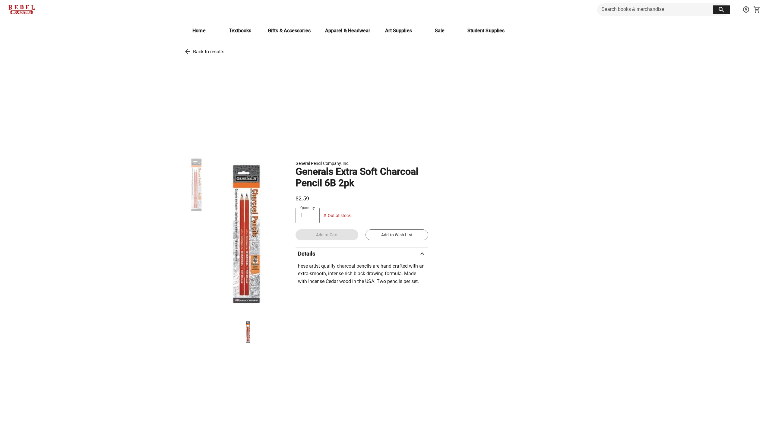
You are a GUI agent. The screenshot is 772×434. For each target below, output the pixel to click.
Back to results (208, 52)
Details (362, 254)
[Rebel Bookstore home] (21, 9)
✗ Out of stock (337, 215)
